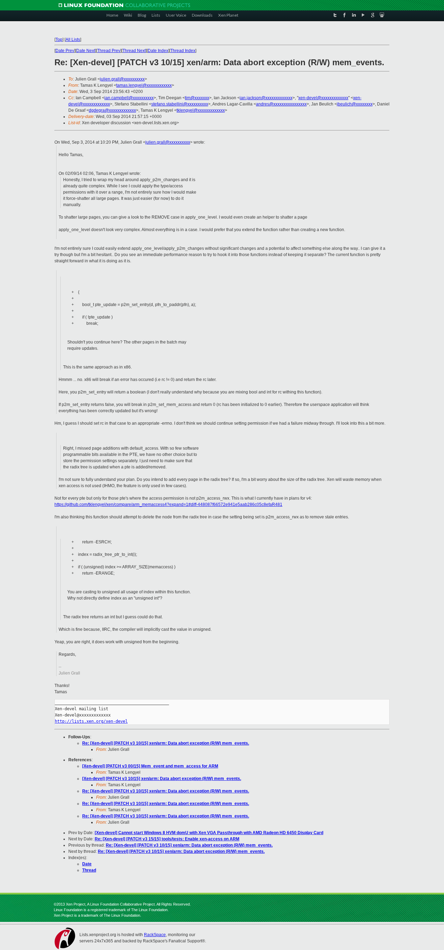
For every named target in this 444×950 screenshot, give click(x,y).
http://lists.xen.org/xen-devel (91, 721)
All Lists (73, 39)
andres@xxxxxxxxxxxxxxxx (281, 104)
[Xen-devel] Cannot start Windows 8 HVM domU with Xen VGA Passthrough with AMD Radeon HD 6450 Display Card (209, 832)
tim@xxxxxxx (197, 97)
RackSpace (155, 934)
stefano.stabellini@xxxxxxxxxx (179, 104)
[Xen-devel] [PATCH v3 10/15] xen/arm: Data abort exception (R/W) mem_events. (161, 778)
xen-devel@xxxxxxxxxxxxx (323, 97)
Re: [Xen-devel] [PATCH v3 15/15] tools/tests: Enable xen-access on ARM (167, 839)
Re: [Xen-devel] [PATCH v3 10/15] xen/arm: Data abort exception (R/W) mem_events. (165, 743)
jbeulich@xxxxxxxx (355, 104)
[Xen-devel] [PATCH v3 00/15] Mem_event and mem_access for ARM (150, 766)
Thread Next (134, 50)
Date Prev (65, 50)
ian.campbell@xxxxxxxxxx (129, 97)
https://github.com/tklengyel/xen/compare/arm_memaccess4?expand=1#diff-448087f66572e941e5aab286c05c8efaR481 (168, 504)
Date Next (85, 50)
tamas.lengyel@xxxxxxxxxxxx (144, 85)
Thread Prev (108, 50)
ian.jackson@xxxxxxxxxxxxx (266, 97)
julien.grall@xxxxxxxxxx (122, 79)
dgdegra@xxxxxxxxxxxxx (112, 110)
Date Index (158, 50)
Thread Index (182, 50)
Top (59, 39)
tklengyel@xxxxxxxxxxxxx (201, 110)
